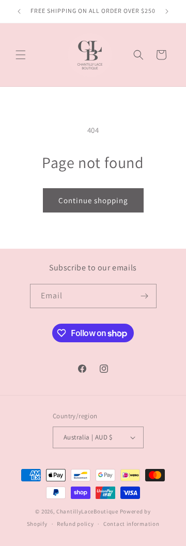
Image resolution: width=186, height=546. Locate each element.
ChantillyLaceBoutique (87, 511)
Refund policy (75, 523)
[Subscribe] (144, 296)
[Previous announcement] (19, 11)
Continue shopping (93, 200)
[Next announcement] (167, 11)
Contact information (131, 523)
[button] (20, 54)
